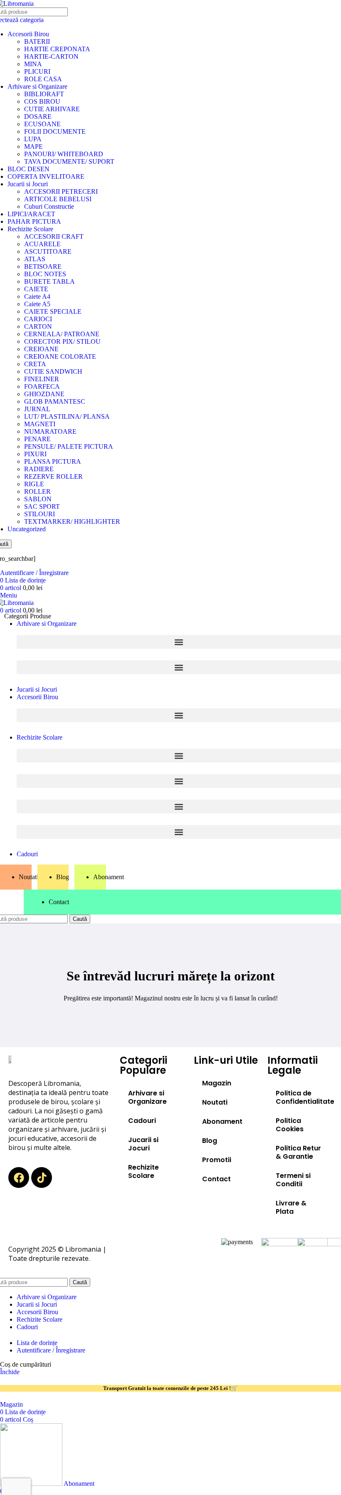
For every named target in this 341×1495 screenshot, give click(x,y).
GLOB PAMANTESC (54, 401)
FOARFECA (42, 386)
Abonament (222, 1121)
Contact (216, 1179)
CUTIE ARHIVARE (52, 108)
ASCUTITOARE (48, 251)
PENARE (37, 438)
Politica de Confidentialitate (304, 1097)
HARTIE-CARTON (51, 56)
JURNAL (37, 408)
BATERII (37, 41)
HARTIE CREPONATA (57, 48)
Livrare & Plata (291, 1207)
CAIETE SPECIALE (53, 311)
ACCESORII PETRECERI (61, 191)
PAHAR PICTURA (34, 221)
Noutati (214, 1102)
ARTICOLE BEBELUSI (57, 198)
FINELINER (41, 378)
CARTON (38, 326)
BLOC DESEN (28, 168)
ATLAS (34, 258)
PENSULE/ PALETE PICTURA (68, 446)
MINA (33, 64)
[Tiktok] (41, 1177)
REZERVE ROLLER (53, 476)
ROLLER (37, 491)
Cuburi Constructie (49, 206)
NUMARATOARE (50, 431)
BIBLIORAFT (44, 94)
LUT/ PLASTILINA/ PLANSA (67, 416)
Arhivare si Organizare (37, 86)
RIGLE (34, 484)
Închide (10, 1371)
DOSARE (38, 116)
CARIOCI (38, 318)
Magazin (216, 1083)
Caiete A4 (37, 296)
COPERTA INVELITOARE (45, 176)
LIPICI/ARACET (31, 214)
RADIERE (39, 468)
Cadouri (142, 1120)
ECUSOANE (42, 124)
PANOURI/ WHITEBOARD (63, 154)
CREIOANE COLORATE (60, 356)
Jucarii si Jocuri (27, 184)
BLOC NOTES (45, 274)
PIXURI (35, 454)
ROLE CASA (43, 78)
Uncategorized (26, 528)
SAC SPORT (42, 506)
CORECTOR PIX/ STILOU (62, 341)
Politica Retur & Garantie (298, 1152)
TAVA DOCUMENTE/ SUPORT (69, 161)
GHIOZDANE (44, 394)
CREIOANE (41, 348)
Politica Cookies (290, 1125)
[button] (179, 642)
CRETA (35, 364)
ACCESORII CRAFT (54, 236)
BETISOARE (43, 266)
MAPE (33, 146)
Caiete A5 (37, 304)
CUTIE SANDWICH (53, 371)
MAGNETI (39, 424)
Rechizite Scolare (30, 228)
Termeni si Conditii (293, 1180)
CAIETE (36, 288)
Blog (209, 1140)
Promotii (216, 1160)
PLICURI (37, 71)
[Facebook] (18, 1177)
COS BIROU (42, 101)
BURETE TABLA (49, 281)
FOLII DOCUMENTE (55, 131)
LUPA (33, 138)
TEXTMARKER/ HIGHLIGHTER (72, 521)
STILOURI (39, 514)
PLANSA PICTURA (52, 461)
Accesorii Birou (28, 34)
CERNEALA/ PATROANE (61, 334)
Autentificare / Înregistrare (51, 1350)
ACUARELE (42, 244)
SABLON (38, 498)
